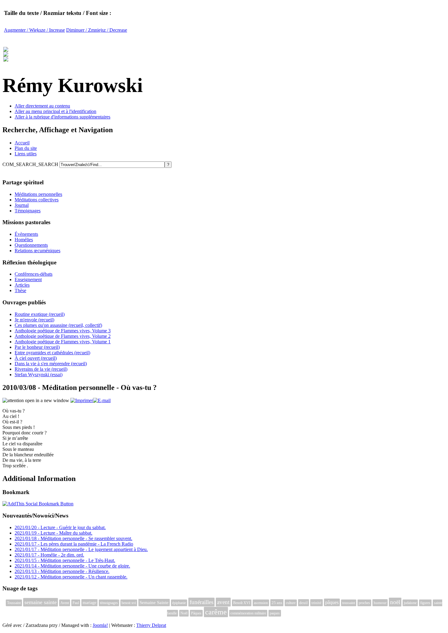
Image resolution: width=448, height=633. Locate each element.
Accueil (22, 142)
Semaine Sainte (154, 602)
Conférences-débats (33, 274)
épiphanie (179, 603)
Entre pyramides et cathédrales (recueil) (52, 352)
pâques (332, 602)
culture (291, 603)
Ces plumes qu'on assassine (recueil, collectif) (58, 325)
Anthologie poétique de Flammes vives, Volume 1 (63, 341)
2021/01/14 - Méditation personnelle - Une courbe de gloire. (72, 565)
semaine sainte (40, 602)
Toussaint (14, 603)
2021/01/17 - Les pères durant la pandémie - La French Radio (74, 543)
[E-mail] (102, 400)
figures (425, 603)
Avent (64, 603)
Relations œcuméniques (37, 250)
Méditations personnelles (38, 194)
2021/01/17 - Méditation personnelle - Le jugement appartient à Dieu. (81, 549)
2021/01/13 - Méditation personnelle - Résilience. (62, 571)
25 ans (277, 602)
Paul (76, 603)
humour (380, 602)
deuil (303, 602)
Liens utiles (26, 153)
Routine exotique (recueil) (40, 314)
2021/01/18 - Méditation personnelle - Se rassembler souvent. (73, 538)
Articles (22, 285)
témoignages (109, 603)
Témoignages (28, 210)
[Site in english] (5, 58)
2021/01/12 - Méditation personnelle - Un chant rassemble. (71, 576)
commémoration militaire (248, 613)
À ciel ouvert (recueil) (36, 358)
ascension (261, 603)
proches (364, 603)
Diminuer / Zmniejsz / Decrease (96, 30)
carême (216, 612)
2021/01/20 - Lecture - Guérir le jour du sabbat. (60, 527)
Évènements (26, 234)
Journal (22, 205)
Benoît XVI (241, 603)
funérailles (201, 602)
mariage (89, 602)
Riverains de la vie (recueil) (41, 369)
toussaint (348, 603)
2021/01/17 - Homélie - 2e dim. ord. (49, 554)
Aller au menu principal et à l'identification (55, 111)
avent (223, 602)
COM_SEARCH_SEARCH (30, 164)
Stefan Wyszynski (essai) (38, 374)
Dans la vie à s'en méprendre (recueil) (51, 363)
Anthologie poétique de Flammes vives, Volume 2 (63, 336)
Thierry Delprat (151, 625)
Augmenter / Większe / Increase (34, 30)
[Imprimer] (81, 400)
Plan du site (26, 148)
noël (395, 602)
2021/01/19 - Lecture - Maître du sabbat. (53, 533)
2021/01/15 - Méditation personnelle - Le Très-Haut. (65, 560)
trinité (316, 602)
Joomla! (100, 625)
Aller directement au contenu (42, 105)
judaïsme (410, 603)
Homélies (24, 239)
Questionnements (31, 245)
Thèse (20, 290)
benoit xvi (129, 603)
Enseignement (28, 279)
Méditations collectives (37, 199)
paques (275, 613)
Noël (183, 613)
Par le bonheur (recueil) (37, 347)
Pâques (196, 613)
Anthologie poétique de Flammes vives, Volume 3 (63, 330)
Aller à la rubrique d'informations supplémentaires (62, 116)
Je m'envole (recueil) (34, 319)
